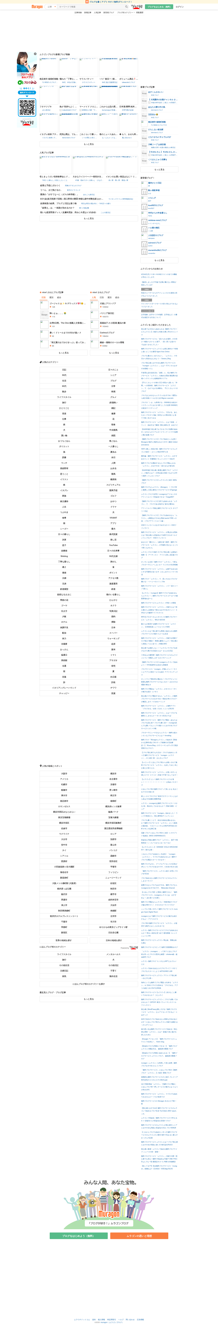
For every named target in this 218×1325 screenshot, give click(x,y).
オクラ (113, 605)
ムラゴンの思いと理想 (139, 1236)
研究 (113, 665)
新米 (113, 649)
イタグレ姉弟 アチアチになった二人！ (49, 134)
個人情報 (101, 1319)
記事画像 (78, 12)
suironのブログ (154, 242)
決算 (64, 539)
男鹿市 (64, 899)
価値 (64, 572)
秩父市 (113, 795)
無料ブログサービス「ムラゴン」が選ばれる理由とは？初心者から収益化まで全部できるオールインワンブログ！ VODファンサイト (159, 535)
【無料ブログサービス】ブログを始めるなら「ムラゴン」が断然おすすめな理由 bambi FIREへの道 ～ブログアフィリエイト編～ (159, 518)
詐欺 (113, 682)
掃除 (113, 621)
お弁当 (113, 468)
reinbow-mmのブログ (157, 220)
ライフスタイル (64, 397)
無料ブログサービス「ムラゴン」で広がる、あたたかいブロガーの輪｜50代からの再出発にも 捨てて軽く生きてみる (159, 415)
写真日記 (113, 610)
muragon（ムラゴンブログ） (112, 1322)
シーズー (64, 528)
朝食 (113, 424)
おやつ (113, 501)
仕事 (64, 418)
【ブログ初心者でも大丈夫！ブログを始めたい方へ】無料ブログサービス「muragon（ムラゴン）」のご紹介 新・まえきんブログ (159, 755)
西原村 (64, 861)
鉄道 (113, 588)
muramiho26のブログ (157, 250)
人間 (113, 462)
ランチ (64, 462)
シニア (113, 375)
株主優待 (64, 501)
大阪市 (64, 773)
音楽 (64, 413)
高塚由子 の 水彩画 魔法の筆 (113, 322)
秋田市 (113, 888)
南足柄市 (64, 800)
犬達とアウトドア (108, 303)
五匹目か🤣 (153, 114)
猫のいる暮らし (113, 594)
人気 (94, 297)
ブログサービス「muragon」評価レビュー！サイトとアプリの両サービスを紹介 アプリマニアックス (159, 672)
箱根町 (113, 800)
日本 (113, 627)
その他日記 (113, 965)
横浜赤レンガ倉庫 (113, 806)
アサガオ (113, 660)
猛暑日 (64, 654)
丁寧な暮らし (64, 561)
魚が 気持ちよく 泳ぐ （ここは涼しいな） (69, 107)
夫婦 (64, 578)
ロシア (113, 833)
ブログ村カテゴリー (125, 12)
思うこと (64, 473)
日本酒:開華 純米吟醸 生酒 (128, 107)
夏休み (113, 451)
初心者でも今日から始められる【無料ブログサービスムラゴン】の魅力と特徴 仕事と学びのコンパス (159, 332)
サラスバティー (86, 79)
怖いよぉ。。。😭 (58, 313)
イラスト (64, 479)
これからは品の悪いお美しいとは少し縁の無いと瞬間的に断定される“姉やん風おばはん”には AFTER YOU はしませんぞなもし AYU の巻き (108, 107)
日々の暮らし (64, 534)
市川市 (113, 921)
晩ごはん (113, 440)
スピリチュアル (113, 484)
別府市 (113, 839)
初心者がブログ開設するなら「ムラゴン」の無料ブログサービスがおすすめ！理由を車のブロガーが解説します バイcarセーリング (159, 699)
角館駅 (113, 910)
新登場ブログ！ (148, 177)
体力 (64, 638)
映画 (113, 391)
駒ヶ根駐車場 (154, 190)
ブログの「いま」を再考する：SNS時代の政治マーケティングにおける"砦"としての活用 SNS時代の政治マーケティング (159, 405)
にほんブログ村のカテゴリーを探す (89, 983)
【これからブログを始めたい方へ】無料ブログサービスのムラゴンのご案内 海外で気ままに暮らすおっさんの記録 (159, 1135)
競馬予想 (113, 490)
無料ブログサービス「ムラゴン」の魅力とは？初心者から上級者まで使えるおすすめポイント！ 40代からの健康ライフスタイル (159, 610)
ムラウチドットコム (82, 1319)
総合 (59, 297)
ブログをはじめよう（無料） (78, 1236)
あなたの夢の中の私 (156, 107)
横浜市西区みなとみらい (64, 811)
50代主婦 (113, 556)
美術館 (64, 660)
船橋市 (64, 789)
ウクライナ (64, 833)
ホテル (64, 621)
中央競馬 (113, 429)
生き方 (64, 610)
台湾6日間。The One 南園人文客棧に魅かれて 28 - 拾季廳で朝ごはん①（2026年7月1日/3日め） (68, 322)
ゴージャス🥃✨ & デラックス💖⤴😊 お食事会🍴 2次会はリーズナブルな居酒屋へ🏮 (68, 303)
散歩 (64, 391)
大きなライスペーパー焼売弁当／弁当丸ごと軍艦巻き (97, 176)
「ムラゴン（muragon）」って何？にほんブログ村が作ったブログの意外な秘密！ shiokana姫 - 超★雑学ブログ (159, 954)
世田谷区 (113, 861)
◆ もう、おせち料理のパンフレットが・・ (128, 134)
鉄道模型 (64, 588)
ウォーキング (113, 638)
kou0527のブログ (155, 205)
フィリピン (113, 872)
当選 (64, 665)
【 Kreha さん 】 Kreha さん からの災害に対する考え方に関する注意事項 (163, 151)
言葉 (64, 676)
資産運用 (113, 583)
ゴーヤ (64, 605)
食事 (64, 517)
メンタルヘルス (113, 954)
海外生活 (113, 976)
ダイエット (64, 446)
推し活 (113, 539)
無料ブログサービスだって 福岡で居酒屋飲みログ (159, 947)
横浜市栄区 (64, 822)
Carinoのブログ (107, 332)
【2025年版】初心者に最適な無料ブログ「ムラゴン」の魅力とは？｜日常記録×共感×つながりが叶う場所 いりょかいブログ (159, 473)
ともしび (152, 197)
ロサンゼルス (64, 806)
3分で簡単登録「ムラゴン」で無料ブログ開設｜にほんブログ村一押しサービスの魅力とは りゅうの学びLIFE (159, 1087)
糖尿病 (113, 479)
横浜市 (113, 773)
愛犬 (113, 528)
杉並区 (113, 883)
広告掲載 (140, 1319)
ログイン (180, 6)
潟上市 (64, 905)
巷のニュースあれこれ (108, 134)
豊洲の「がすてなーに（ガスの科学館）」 (59, 194)
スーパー (113, 632)
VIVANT (113, 517)
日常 (113, 386)
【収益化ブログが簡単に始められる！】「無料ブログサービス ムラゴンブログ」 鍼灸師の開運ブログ (159, 1056)
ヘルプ (121, 1319)
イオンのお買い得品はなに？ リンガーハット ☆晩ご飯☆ (131, 176)
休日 (113, 457)
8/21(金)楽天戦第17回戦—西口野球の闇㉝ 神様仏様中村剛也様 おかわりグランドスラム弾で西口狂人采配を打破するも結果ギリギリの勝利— (72, 198)
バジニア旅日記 (107, 313)
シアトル (64, 855)
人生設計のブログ (155, 235)
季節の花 (64, 599)
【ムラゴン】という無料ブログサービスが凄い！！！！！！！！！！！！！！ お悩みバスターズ (159, 782)
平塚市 (113, 866)
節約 (113, 616)
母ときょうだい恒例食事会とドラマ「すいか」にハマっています (69, 176)
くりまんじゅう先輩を (157, 159)
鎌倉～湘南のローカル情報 (112, 342)
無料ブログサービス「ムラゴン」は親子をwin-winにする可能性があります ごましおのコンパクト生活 (159, 572)
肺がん (113, 561)
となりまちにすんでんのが (159, 136)
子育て (113, 970)
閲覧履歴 (139, 12)
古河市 (113, 916)
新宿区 (64, 932)
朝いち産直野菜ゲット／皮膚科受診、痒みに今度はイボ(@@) (68, 212)
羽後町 (64, 927)
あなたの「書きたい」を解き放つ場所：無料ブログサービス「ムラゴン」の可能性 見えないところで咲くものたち (159, 545)
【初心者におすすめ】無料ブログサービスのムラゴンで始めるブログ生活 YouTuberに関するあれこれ (159, 1111)
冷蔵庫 (64, 643)
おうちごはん (64, 440)
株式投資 (113, 534)
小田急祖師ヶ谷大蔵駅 (64, 866)
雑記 (113, 408)
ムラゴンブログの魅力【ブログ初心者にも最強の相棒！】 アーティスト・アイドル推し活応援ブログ (159, 555)
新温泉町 (64, 877)
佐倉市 (64, 828)
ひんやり (113, 599)
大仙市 (113, 905)
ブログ (113, 380)
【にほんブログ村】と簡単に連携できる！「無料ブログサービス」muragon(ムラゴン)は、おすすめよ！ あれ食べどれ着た (159, 895)
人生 (64, 506)
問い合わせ (130, 1319)
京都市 (113, 784)
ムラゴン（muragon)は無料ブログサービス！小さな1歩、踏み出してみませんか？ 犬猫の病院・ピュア (159, 806)
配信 (64, 632)
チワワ (113, 687)
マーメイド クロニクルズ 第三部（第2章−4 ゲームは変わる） (88, 107)
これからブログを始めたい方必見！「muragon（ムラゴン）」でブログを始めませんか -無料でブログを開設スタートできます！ (159, 857)
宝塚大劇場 (113, 817)
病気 (64, 976)
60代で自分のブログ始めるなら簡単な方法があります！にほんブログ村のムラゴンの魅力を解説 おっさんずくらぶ (159, 1022)
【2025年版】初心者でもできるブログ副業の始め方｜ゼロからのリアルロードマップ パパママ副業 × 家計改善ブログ (159, 432)
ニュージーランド (113, 877)
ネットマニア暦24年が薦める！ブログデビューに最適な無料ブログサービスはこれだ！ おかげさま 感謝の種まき (159, 682)
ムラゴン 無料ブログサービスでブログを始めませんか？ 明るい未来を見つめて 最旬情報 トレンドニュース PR (159, 933)
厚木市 (64, 795)
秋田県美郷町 (64, 910)
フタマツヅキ (46, 107)
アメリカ (64, 778)
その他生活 (64, 965)
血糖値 (64, 550)
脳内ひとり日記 (154, 182)
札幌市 (64, 784)
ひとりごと (64, 408)
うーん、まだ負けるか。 (51, 190)
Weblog (64, 556)
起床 (113, 643)
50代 (64, 375)
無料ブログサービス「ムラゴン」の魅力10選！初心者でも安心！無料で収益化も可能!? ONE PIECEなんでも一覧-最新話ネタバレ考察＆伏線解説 (159, 1159)
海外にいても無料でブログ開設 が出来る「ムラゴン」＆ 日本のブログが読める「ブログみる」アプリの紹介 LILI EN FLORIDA (159, 985)
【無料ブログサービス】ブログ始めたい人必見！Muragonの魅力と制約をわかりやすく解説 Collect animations (159, 442)
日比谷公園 (113, 932)
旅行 (64, 402)
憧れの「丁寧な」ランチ (69, 79)
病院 (113, 435)
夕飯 (64, 616)
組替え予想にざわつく (50, 185)
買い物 (64, 435)
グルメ (113, 397)
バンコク (113, 850)
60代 (64, 386)
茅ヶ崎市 (113, 789)
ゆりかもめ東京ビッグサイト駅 (113, 927)
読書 (64, 457)
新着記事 (87, 12)
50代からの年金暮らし (157, 212)
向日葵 (113, 676)
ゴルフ (113, 495)
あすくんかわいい (155, 91)
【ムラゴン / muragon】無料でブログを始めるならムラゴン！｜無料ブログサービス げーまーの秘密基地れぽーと (159, 596)
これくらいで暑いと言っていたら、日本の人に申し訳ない (88, 134)
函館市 (113, 855)
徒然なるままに (64, 594)
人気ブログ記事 (47, 152)
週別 (51, 297)
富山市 (113, 844)
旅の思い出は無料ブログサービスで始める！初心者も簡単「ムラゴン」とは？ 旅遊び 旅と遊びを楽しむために (159, 1032)
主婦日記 (64, 970)
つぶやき (64, 512)
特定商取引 (111, 1319)
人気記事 (97, 12)
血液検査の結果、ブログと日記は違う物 (58, 203)
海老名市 (64, 872)
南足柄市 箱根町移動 (49, 79)
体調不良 (64, 627)
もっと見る (89, 144)
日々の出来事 (113, 550)
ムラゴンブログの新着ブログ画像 (55, 54)
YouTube (113, 545)
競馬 (113, 473)
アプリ (113, 523)
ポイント (113, 572)
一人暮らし (113, 446)
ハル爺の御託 (154, 227)
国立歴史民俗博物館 (113, 828)
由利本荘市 (113, 899)
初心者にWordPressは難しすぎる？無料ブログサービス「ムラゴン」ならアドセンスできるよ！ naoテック (159, 1012)
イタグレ (64, 490)
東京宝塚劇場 (64, 817)
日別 (44, 297)
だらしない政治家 (155, 129)
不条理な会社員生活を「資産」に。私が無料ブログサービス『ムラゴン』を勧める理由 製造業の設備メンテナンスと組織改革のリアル (159, 375)
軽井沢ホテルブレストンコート (64, 916)
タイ (64, 850)
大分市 (64, 839)
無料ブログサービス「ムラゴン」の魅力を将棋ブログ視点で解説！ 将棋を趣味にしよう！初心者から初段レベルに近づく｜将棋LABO (159, 641)
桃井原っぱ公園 (64, 888)
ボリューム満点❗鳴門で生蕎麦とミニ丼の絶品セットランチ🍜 (128, 79)
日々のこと (113, 369)
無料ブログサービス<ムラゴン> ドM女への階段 (158, 603)
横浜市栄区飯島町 (113, 822)
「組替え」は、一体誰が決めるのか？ (57, 207)
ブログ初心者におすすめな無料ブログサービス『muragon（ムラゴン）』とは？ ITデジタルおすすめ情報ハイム (159, 366)
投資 (113, 693)
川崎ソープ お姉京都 (157, 144)
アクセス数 (113, 578)
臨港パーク (113, 811)
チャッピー (64, 693)
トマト (113, 654)
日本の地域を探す (114, 940)
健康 (113, 413)
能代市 (64, 894)
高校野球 (64, 468)
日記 (64, 369)
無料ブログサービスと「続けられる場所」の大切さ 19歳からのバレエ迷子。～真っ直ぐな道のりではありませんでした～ (159, 342)
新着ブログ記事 (148, 86)
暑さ (64, 567)
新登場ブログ (108, 12)
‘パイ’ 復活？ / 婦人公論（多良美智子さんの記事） (108, 79)
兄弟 (64, 583)
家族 (64, 495)
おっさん (64, 649)
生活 (64, 380)
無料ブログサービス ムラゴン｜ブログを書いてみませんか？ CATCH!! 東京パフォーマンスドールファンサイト (159, 1002)
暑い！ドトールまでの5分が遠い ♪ (65, 332)
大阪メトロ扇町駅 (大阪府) (64, 883)
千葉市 (64, 921)
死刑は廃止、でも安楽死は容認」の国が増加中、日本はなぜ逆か (69, 134)
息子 (64, 545)
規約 (94, 1319)
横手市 (113, 894)
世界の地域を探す (64, 940)
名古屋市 (113, 778)
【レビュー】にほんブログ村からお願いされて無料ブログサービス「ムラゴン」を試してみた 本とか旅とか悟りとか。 (159, 765)
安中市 (64, 844)
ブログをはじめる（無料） (160, 6)
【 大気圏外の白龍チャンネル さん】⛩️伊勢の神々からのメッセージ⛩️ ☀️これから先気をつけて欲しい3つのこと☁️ (163, 99)
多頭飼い (113, 402)
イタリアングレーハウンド (64, 687)
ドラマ (113, 506)
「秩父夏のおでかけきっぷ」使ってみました (68, 342)
